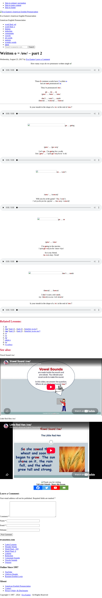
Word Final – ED (12, 549)
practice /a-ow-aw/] (32, 331)
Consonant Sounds (12, 558)
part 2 (19, 329)
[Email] (64, 488)
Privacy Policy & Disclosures (16, 591)
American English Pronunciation (18, 586)
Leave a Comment (42, 59)
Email (3, 525)
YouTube (8, 572)
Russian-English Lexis (14, 576)
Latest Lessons (11, 544)
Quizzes (8, 562)
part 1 (12, 329)
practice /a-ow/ (31, 329)
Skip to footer (10, 7)
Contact (8, 588)
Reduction (9, 556)
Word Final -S (10, 551)
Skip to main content (13, 5)
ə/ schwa (8, 344)
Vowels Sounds (11, 560)
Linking (8, 553)
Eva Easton (26, 595)
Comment (4, 516)
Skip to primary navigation (15, 3)
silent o (8, 340)
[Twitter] (46, 488)
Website (3, 530)
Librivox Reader (11, 574)
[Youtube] (55, 488)
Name (3, 521)
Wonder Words (11, 547)
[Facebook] (38, 488)
